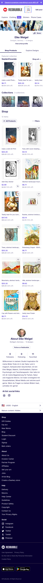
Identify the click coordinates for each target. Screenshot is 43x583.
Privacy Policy (19, 552)
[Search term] (28, 10)
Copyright (6, 507)
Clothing (14, 17)
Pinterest (8, 538)
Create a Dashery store (11, 480)
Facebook (9, 527)
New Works (6, 428)
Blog (3, 432)
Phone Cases (36, 17)
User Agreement (7, 552)
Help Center (6, 496)
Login (4, 439)
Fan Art (5, 425)
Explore (5, 17)
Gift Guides (6, 421)
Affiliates (5, 466)
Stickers (26, 17)
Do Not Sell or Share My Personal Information (17, 556)
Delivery (5, 489)
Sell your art (6, 469)
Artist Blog (6, 477)
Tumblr (8, 534)
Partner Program (8, 462)
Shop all (35, 59)
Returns (5, 493)
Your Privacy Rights (9, 514)
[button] (21, 2)
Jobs (4, 473)
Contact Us (6, 511)
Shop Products (11, 50)
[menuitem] (5, 17)
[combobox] (28, 10)
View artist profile (21, 43)
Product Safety (8, 504)
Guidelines (6, 500)
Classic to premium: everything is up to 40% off (21, 2)
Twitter (8, 531)
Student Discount (8, 435)
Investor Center (8, 459)
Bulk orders (6, 446)
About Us (5, 455)
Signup (4, 442)
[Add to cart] (17, 186)
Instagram (9, 524)
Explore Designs (32, 50)
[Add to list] (14, 64)
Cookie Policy (6, 559)
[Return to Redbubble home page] (12, 10)
